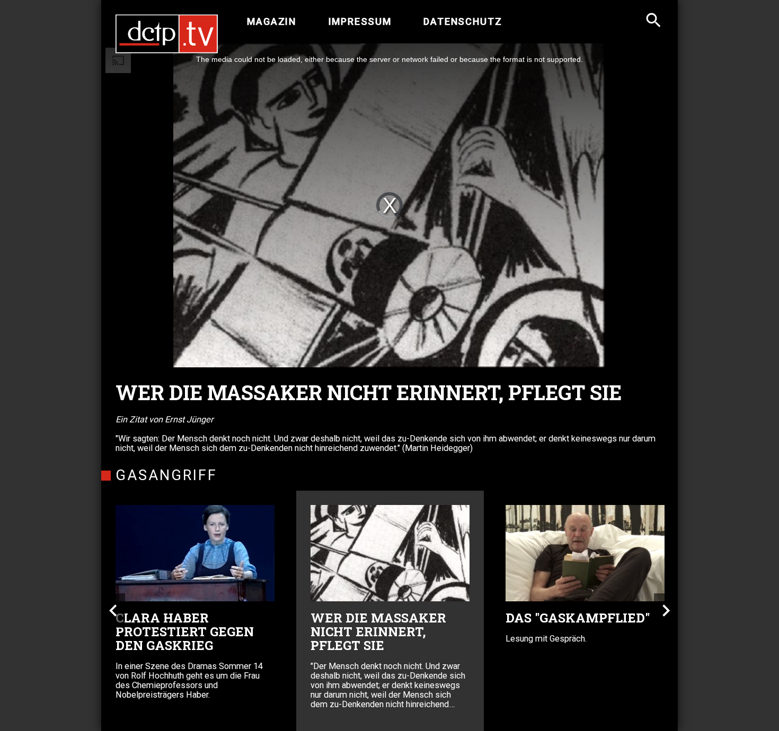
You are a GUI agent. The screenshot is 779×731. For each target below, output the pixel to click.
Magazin (271, 21)
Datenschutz (462, 21)
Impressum (360, 21)
